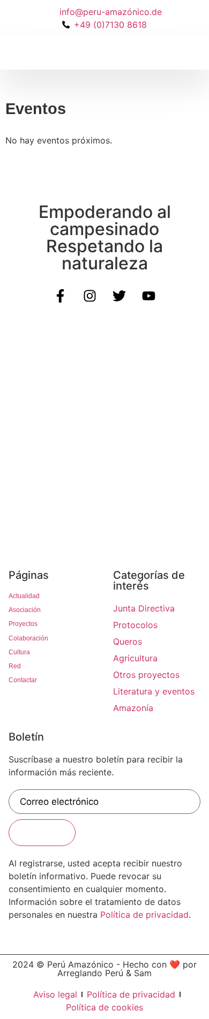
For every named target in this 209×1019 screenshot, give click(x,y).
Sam (143, 973)
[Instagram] (90, 296)
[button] (21, 53)
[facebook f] (60, 296)
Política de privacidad (144, 914)
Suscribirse (42, 832)
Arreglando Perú (90, 973)
